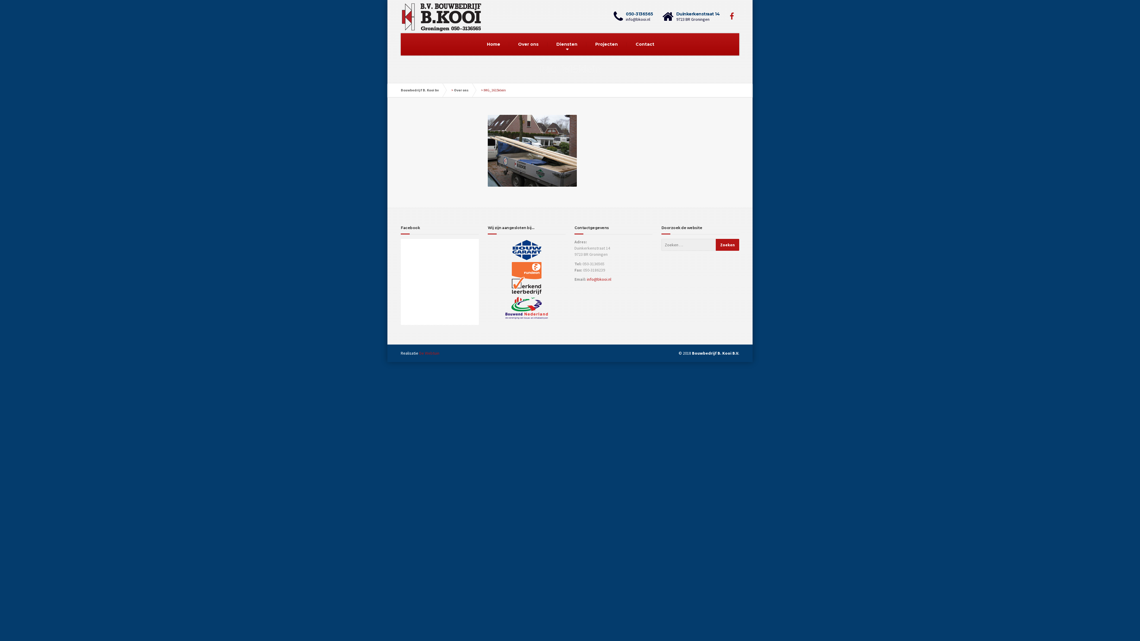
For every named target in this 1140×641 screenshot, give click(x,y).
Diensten (566, 44)
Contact (645, 44)
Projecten (606, 44)
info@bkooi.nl (599, 279)
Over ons (528, 44)
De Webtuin (429, 353)
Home (493, 44)
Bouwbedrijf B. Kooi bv (420, 90)
